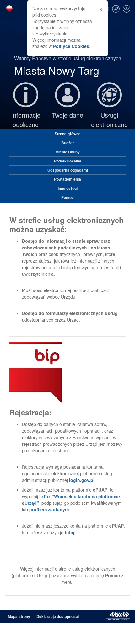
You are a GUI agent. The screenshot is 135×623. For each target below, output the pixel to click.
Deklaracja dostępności (57, 616)
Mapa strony (19, 616)
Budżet (67, 143)
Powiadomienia (67, 179)
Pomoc (67, 197)
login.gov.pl (81, 480)
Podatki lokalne (67, 161)
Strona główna (68, 133)
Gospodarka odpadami (67, 170)
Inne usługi (68, 188)
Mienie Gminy (68, 152)
